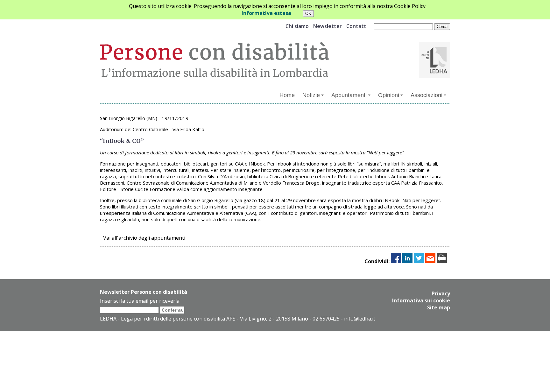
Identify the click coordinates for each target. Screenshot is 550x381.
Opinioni (388, 95)
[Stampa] (442, 261)
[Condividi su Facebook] (396, 261)
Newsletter (327, 26)
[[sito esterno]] (434, 76)
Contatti (357, 26)
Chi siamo (297, 26)
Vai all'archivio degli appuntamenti (144, 237)
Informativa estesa (266, 13)
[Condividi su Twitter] (419, 261)
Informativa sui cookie (421, 300)
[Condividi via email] (430, 261)
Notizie (311, 95)
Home (287, 95)
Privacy (441, 293)
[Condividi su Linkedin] (407, 261)
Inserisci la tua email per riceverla (140, 300)
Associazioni (426, 95)
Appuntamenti (349, 95)
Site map (438, 307)
